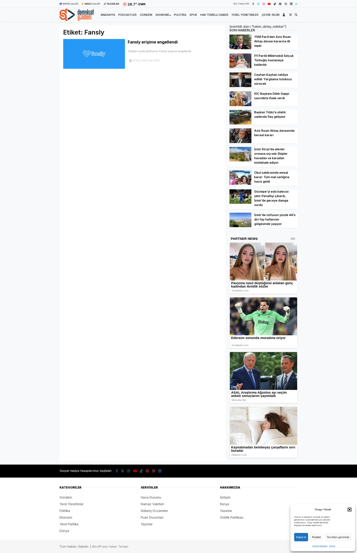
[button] (349, 509)
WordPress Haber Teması (110, 546)
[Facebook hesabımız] (253, 4)
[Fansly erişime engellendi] (94, 67)
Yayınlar (147, 524)
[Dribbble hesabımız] (153, 471)
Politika (180, 15)
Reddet (316, 537)
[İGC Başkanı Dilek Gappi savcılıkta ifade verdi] (240, 105)
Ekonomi (162, 15)
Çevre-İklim (270, 15)
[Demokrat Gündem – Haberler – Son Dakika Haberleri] (77, 20)
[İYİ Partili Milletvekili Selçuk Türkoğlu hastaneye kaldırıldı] (240, 67)
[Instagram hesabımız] (264, 4)
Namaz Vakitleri (152, 504)
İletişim (225, 497)
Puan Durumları (152, 517)
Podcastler (127, 15)
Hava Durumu (151, 497)
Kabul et (301, 537)
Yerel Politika (69, 524)
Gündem (146, 15)
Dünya (64, 531)
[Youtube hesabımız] (269, 4)
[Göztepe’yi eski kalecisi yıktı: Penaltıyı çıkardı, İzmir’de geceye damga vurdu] (240, 203)
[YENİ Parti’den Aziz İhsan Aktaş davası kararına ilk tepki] (240, 48)
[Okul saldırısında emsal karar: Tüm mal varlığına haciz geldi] (240, 184)
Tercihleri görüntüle (338, 537)
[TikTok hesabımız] (275, 4)
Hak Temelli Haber (214, 15)
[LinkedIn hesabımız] (291, 4)
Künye (332, 546)
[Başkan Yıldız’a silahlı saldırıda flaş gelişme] (240, 123)
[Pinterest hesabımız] (280, 4)
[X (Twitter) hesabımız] (258, 4)
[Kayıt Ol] (284, 15)
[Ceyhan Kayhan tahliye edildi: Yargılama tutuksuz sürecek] (240, 86)
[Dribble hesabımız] (285, 4)
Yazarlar (226, 511)
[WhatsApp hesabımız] (296, 4)
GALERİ (70, 3)
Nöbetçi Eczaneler (154, 511)
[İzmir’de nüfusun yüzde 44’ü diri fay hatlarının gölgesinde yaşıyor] (240, 226)
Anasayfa (108, 15)
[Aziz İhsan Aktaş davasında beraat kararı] (240, 142)
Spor (193, 15)
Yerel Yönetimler (244, 15)
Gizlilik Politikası (319, 546)
